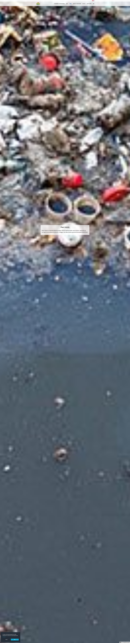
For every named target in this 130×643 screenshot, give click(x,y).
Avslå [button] (6, 639)
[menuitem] (59, 4)
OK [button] (14, 639)
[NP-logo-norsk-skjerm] (38, 4)
